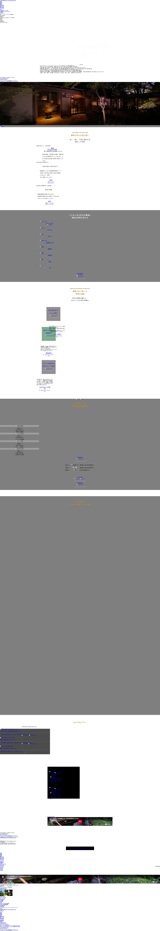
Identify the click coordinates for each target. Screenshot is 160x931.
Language (3, 15)
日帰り (1, 863)
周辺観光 (2, 7)
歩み (1, 1)
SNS (1, 9)
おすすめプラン (3, 923)
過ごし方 (2, 6)
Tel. (3, 79)
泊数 (1, 18)
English (1, 868)
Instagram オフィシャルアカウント (12, 925)
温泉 (1, 4)
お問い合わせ (3, 864)
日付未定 (12, 17)
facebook (2, 865)
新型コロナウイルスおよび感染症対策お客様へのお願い (80, 848)
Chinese (1, 870)
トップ (1, 861)
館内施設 (2, 5)
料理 (1, 3)
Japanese (2, 867)
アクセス (2, 8)
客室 (1, 2)
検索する (2, 21)
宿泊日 (1, 16)
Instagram (2, 866)
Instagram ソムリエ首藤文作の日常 (12, 926)
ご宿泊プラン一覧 (4, 10)
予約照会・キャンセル (5, 11)
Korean (1, 869)
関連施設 (2, 862)
